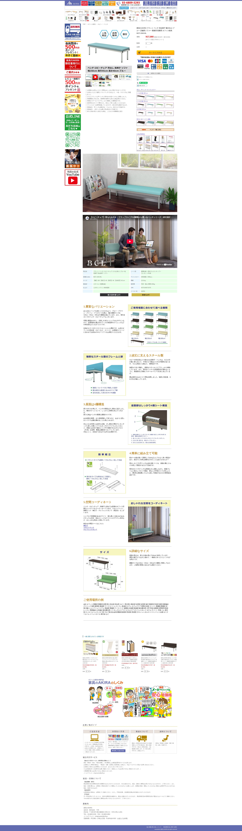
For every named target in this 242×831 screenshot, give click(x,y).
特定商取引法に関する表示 (170, 827)
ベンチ (106, 24)
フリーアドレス (155, 8)
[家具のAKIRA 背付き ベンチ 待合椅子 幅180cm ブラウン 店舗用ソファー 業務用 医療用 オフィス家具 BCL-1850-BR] (169, 655)
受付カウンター (171, 8)
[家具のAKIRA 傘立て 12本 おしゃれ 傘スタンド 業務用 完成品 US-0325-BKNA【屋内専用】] (130, 655)
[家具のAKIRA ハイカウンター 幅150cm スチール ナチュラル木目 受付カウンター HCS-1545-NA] (91, 655)
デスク (163, 8)
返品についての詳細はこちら (145, 77)
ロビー (100, 24)
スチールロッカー (144, 8)
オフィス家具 (92, 24)
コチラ (142, 750)
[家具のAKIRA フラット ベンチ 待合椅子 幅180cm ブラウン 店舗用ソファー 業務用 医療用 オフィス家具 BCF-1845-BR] (149, 655)
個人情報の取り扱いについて (154, 827)
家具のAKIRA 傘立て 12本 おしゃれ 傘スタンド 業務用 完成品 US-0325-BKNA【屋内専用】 (129, 659)
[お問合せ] (174, 5)
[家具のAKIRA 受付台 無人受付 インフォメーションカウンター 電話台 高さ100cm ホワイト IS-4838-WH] (110, 655)
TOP (84, 24)
